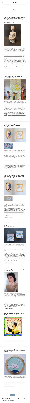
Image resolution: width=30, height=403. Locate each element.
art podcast (19, 208)
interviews (11, 304)
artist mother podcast (13, 58)
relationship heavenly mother (16, 65)
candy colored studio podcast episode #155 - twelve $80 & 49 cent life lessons (14, 125)
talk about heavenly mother (19, 214)
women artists (23, 260)
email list (7, 4)
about (20, 4)
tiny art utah (10, 260)
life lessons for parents (7, 166)
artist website (13, 253)
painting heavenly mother (8, 65)
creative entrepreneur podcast (14, 211)
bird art (8, 60)
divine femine (11, 113)
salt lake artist (12, 259)
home (4, 4)
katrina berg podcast (7, 257)
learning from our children (15, 165)
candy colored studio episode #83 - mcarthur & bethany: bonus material (14, 314)
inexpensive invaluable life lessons (20, 164)
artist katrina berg (16, 252)
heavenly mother (11, 114)
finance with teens (20, 163)
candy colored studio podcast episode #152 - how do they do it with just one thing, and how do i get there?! (14, 176)
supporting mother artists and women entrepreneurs (14, 305)
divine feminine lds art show (18, 113)
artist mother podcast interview (20, 58)
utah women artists (18, 260)
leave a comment (11, 68)
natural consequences (20, 166)
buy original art (15, 60)
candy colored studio (18, 253)
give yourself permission (18, 255)
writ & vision (11, 168)
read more (6, 68)
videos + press (24, 4)
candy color (18, 209)
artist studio (8, 253)
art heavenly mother (10, 112)
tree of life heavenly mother (13, 66)
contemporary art (18, 62)
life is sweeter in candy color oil (15, 257)
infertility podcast (9, 256)
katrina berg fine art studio (21, 256)
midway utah (22, 257)
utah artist (13, 260)
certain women (20, 60)
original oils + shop (13, 4)
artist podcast (6, 59)
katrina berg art (14, 256)
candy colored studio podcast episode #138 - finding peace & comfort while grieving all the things (14, 224)
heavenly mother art (17, 114)
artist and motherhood (11, 57)
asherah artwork (19, 59)
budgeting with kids (15, 163)
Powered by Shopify (12, 400)
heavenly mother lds (7, 304)
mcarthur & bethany (14, 166)
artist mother (7, 58)
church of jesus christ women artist (10, 62)
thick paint (9, 215)
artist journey (21, 57)
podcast (17, 4)
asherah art (15, 59)
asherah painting (9, 163)
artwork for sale (11, 59)
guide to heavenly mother (10, 303)
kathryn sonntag (16, 304)
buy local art (11, 60)
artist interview (16, 57)
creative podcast (21, 211)
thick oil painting (16, 259)
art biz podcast (9, 208)
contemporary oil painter (11, 255)
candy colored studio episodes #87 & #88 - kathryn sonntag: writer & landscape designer (15, 268)
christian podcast (11, 254)
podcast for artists (7, 259)
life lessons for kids (22, 165)
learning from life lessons (8, 165)
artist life (21, 252)
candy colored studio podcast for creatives (15, 210)
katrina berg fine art (6, 400)
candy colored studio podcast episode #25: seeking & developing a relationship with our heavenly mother (14, 350)
